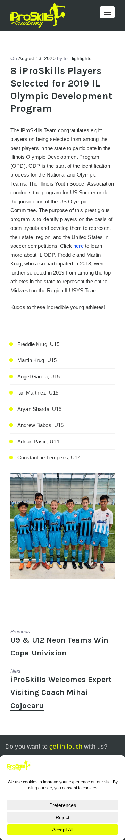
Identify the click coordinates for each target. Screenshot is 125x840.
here (78, 246)
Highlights (80, 58)
